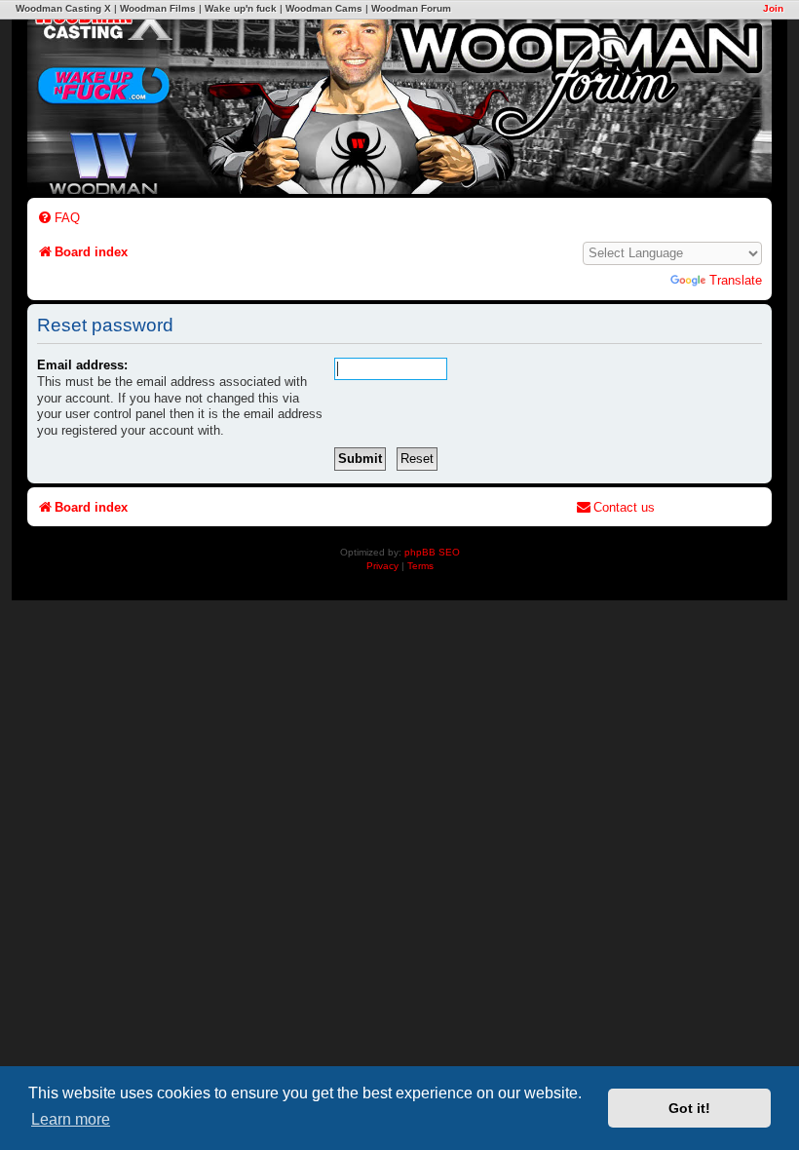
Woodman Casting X (63, 8)
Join (773, 8)
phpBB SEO (432, 552)
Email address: (82, 365)
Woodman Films (158, 8)
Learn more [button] (70, 1119)
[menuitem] (58, 218)
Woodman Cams (323, 8)
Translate (735, 280)
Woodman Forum (411, 8)
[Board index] (492, 96)
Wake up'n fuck (241, 8)
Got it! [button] (689, 1108)
